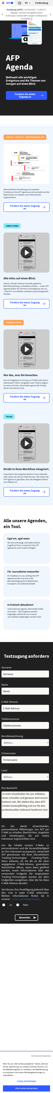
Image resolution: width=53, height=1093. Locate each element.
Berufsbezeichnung (12, 736)
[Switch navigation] (3, 3)
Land (4, 770)
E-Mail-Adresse (9, 701)
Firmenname (8, 753)
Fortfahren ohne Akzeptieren (41, 1056)
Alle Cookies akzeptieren (26, 1088)
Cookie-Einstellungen (26, 1081)
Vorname (6, 667)
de (26, 3)
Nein (25, 905)
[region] (26, 1072)
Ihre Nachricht (9, 788)
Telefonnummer (10, 718)
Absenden (24, 917)
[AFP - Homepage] (9, 3)
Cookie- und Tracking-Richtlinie (26, 899)
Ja (10, 905)
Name (4, 684)
